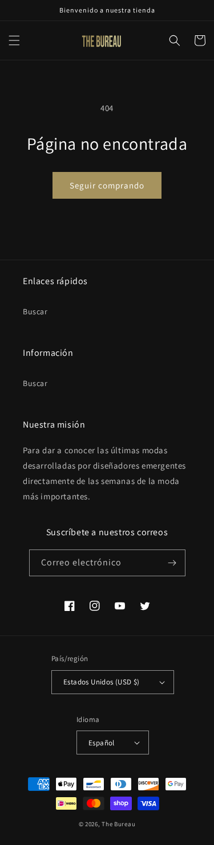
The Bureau (118, 824)
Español (101, 743)
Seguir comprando (107, 185)
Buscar (35, 311)
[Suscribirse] (172, 562)
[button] (14, 40)
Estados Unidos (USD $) (101, 682)
